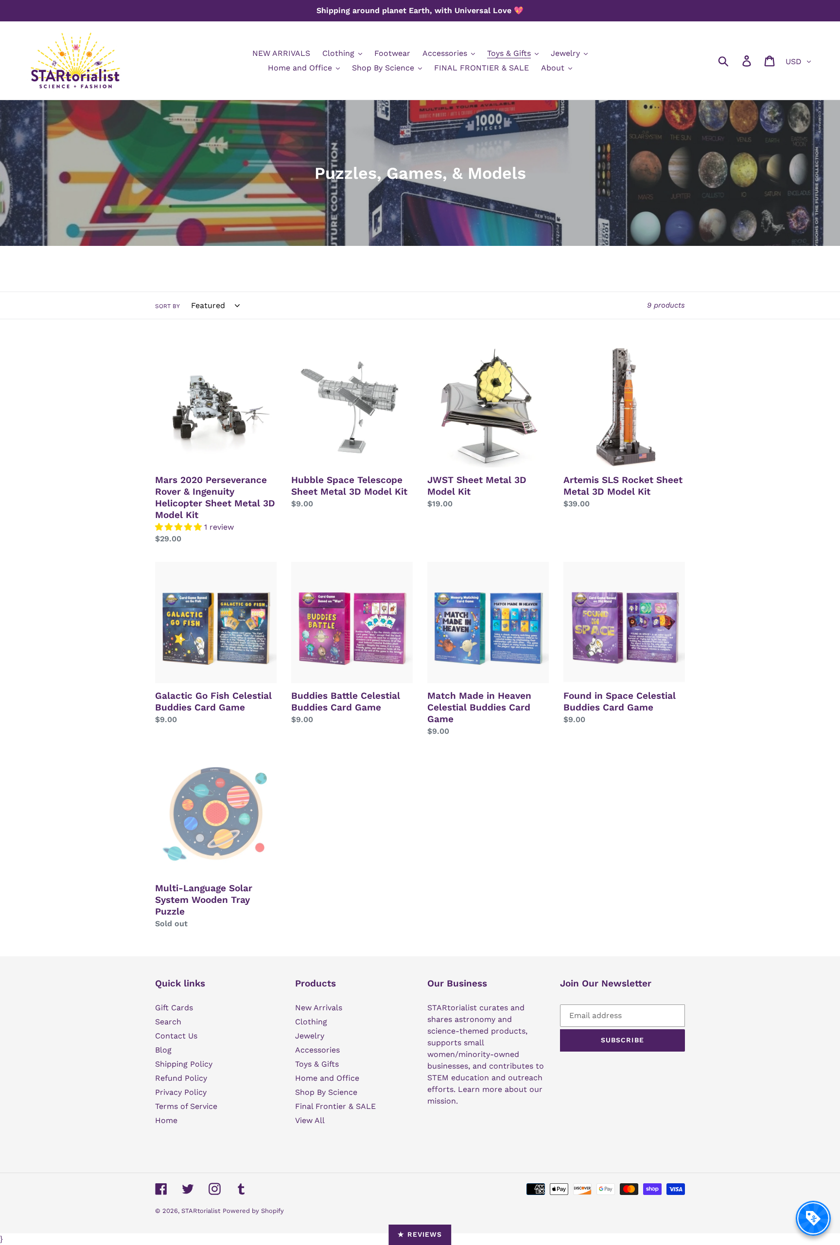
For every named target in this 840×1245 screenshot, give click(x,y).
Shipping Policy (183, 1064)
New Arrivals (318, 1007)
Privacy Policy (181, 1092)
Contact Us (176, 1035)
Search (168, 1021)
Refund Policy (181, 1078)
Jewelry (309, 1035)
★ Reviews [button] (420, 1234)
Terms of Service (186, 1106)
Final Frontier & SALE (335, 1106)
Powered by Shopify (253, 1210)
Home (166, 1120)
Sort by (167, 306)
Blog (163, 1050)
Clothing (311, 1021)
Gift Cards (174, 1007)
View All (310, 1120)
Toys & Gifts (317, 1064)
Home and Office (327, 1078)
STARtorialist (200, 1210)
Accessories (317, 1050)
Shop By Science (326, 1092)
